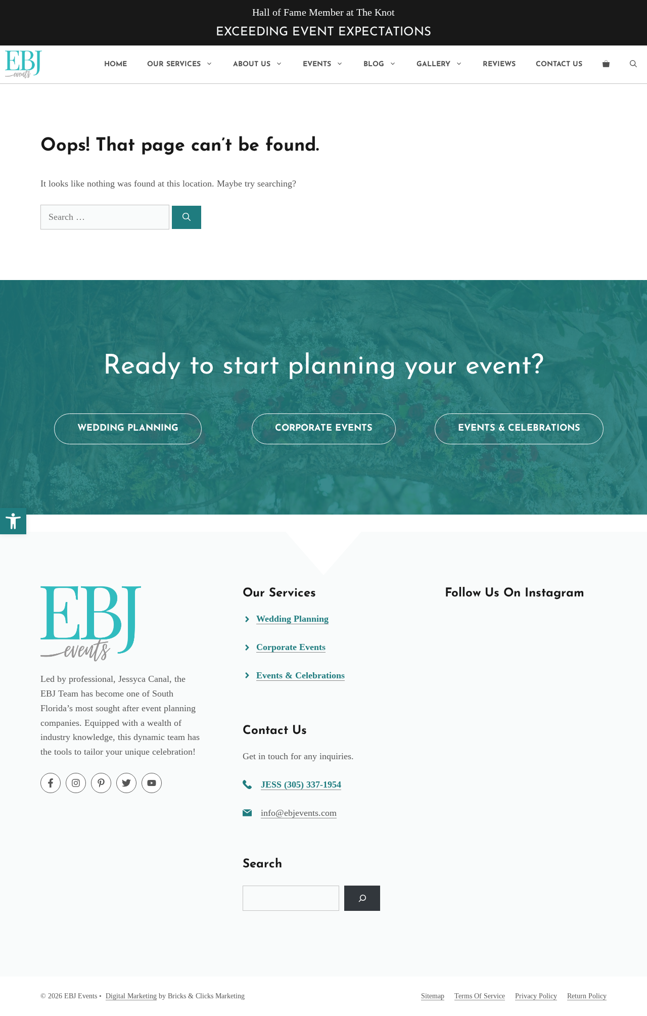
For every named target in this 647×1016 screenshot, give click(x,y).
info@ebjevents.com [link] (299, 813)
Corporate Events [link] (291, 647)
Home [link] (115, 64)
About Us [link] (251, 64)
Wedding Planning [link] (292, 619)
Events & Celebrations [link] (519, 428)
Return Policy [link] (587, 996)
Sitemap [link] (432, 996)
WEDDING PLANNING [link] (127, 428)
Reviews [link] (499, 64)
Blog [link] (373, 64)
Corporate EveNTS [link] (324, 428)
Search (262, 864)
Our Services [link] (174, 64)
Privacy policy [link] (536, 996)
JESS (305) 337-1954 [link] (301, 784)
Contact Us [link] (559, 64)
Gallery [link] (433, 64)
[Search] (186, 217)
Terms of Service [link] (479, 996)
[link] (13, 521)
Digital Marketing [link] (131, 996)
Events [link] (317, 64)
